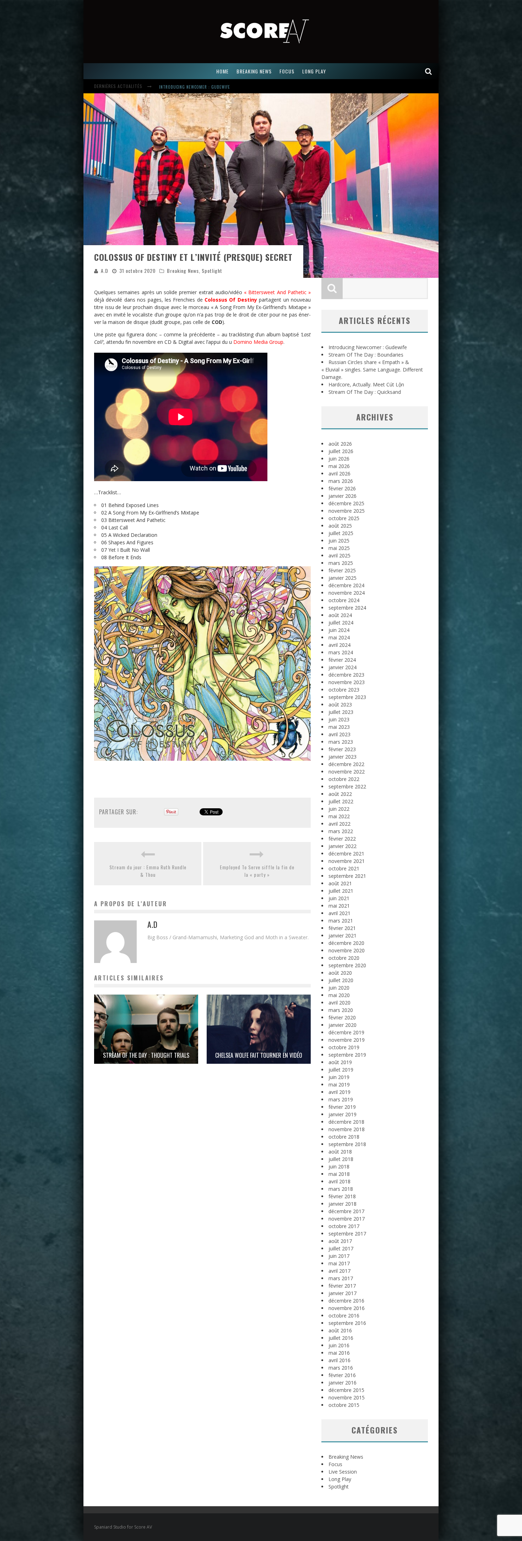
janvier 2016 (342, 1382)
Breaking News (183, 270)
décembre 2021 (346, 853)
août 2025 (340, 525)
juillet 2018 (340, 1159)
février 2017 (342, 1285)
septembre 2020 (347, 965)
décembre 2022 (346, 764)
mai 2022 (339, 816)
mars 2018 (340, 1188)
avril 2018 (339, 1181)
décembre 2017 (346, 1211)
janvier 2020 (342, 1025)
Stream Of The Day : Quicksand (364, 392)
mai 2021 (339, 905)
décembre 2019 (346, 1032)
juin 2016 (338, 1345)
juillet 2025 (340, 533)
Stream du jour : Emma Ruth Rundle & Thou (147, 870)
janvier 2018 (342, 1203)
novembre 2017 (346, 1218)
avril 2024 (339, 645)
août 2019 (340, 1062)
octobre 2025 (343, 518)
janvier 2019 (342, 1114)
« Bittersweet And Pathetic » (277, 292)
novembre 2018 (346, 1129)
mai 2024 (339, 637)
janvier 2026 (342, 495)
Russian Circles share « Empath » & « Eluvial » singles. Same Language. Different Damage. (372, 369)
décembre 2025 (346, 503)
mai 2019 (339, 1084)
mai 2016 (339, 1352)
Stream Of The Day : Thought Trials (146, 1055)
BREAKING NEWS (254, 71)
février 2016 (342, 1375)
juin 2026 (338, 458)
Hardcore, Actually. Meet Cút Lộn (366, 384)
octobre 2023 (343, 689)
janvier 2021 (342, 935)
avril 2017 (339, 1270)
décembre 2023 (346, 674)
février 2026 (342, 488)
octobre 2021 (343, 868)
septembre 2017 (347, 1233)
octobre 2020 (343, 957)
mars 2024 (340, 652)
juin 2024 (338, 630)
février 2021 (342, 928)
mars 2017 (340, 1278)
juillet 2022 (340, 801)
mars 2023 (340, 741)
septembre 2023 (347, 697)
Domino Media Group (258, 342)
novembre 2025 (346, 510)
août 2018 (340, 1151)
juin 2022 (338, 808)
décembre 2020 (346, 943)
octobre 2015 (343, 1405)
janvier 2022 (342, 846)
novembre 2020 (346, 950)
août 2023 (340, 704)
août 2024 (340, 615)
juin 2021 (338, 898)
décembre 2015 (346, 1390)
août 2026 (340, 443)
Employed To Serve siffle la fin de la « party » (257, 870)
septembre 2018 (347, 1144)
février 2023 (342, 749)
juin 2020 (338, 987)
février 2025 (342, 570)
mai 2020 (339, 995)
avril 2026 (339, 473)
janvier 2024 (342, 667)
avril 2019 (339, 1092)
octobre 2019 (343, 1047)
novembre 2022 (346, 771)
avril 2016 (339, 1360)
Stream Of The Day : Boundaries (191, 87)
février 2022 (342, 838)
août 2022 (340, 794)
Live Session (342, 1471)
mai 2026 (339, 466)
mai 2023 (339, 726)
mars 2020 (340, 1010)
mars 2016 (340, 1367)
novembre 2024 (346, 592)
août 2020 (340, 972)
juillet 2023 (340, 712)
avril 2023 (339, 734)
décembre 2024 (346, 585)
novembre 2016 (346, 1308)
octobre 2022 (343, 779)
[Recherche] (428, 71)
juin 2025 (338, 540)
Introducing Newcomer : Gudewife (367, 347)
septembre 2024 (347, 607)
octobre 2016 (343, 1315)
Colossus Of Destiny (231, 299)
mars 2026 (340, 481)
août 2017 (340, 1241)
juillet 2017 (340, 1248)
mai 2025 (339, 548)
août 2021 (340, 883)
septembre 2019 (347, 1054)
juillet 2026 (340, 451)
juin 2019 (338, 1077)
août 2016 (340, 1330)
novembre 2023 (346, 682)
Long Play (339, 1479)
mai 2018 (339, 1174)
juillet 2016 (340, 1337)
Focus (335, 1464)
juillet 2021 (340, 890)
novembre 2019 (346, 1039)
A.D (104, 270)
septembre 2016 (347, 1323)
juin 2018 (338, 1166)
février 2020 (342, 1017)
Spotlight (212, 270)
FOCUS (286, 71)
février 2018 (342, 1196)
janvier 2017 (342, 1293)
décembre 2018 (346, 1121)
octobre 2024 (343, 600)
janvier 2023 (342, 756)
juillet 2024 (340, 622)
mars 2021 (340, 920)
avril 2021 (339, 913)
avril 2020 (339, 1002)
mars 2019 (340, 1099)
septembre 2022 (347, 786)
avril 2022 (339, 823)
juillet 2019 (340, 1069)
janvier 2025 (342, 577)
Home (222, 71)
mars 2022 (340, 831)
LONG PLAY (314, 71)
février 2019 (342, 1107)
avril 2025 (339, 555)
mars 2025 (340, 563)
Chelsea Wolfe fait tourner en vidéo (258, 1055)
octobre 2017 (343, 1226)
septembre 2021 (347, 876)
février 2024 (342, 659)
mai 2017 (339, 1263)
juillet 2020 (340, 980)
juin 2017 (338, 1256)
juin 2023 (338, 719)
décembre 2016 (346, 1300)
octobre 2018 (343, 1136)
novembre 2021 (346, 861)
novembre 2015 (346, 1397)
